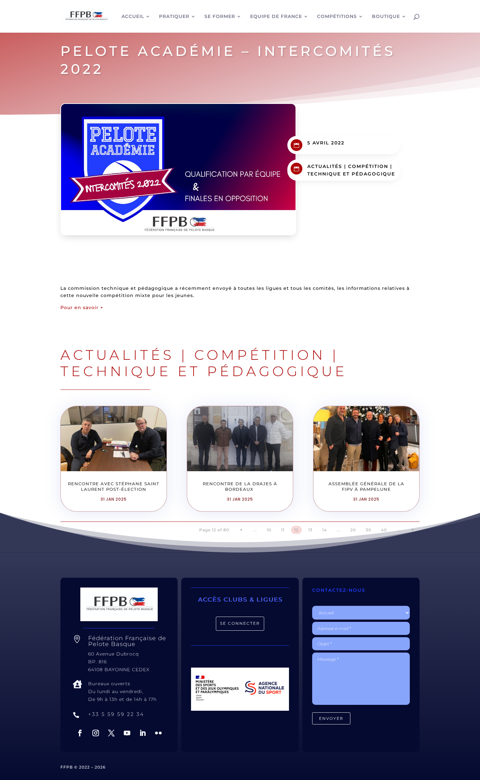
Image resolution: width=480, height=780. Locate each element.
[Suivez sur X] (111, 732)
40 (384, 529)
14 (324, 529)
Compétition (368, 166)
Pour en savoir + (81, 307)
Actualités (324, 166)
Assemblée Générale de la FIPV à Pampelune (366, 486)
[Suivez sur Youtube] (127, 732)
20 (353, 529)
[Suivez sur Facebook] (80, 732)
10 (269, 529)
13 (310, 529)
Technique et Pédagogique (351, 174)
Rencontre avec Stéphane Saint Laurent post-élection (113, 486)
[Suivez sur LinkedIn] (142, 732)
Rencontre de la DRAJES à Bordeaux (240, 486)
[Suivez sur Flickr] (158, 732)
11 (282, 529)
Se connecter (240, 623)
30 (368, 529)
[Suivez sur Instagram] (95, 732)
